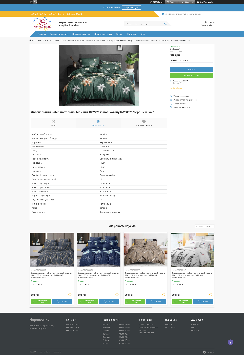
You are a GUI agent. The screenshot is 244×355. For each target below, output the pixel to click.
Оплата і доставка (103, 34)
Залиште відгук (207, 25)
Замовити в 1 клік (191, 75)
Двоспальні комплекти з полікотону (97, 40)
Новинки (195, 324)
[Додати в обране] (70, 295)
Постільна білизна (41, 40)
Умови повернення (182, 96)
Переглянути (131, 7)
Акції (193, 327)
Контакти (131, 34)
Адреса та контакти (182, 107)
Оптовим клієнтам (81, 34)
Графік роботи (208, 22)
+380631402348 (55, 14)
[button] (199, 226)
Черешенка (40, 319)
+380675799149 (38, 14)
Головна (42, 34)
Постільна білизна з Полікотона (65, 40)
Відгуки (119, 34)
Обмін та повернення (148, 327)
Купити (191, 69)
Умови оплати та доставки (185, 100)
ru (31, 2)
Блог (143, 34)
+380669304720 (73, 14)
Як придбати (170, 327)
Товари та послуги (59, 34)
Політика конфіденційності (146, 331)
